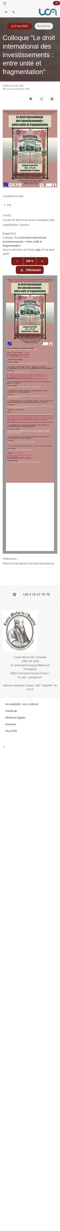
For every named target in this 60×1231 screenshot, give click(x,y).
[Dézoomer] (17, 261)
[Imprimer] (30, 99)
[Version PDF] (52, 99)
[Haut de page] (30, 747)
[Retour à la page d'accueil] (48, 12)
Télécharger (33, 269)
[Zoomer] (42, 261)
